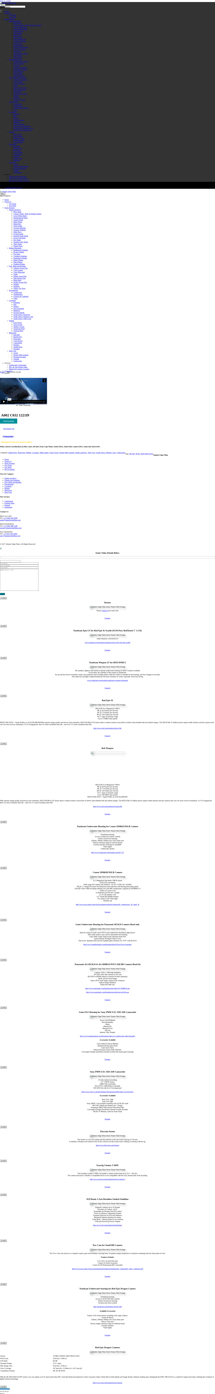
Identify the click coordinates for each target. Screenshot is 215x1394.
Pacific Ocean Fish (20, 94)
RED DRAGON (147, 454)
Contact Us (8, 371)
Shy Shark (17, 51)
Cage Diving (18, 152)
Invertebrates (13, 102)
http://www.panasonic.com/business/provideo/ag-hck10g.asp (107, 992)
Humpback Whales (20, 70)
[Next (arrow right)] (3, 1393)
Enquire (107, 618)
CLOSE (3, 598)
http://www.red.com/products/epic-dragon (107, 1383)
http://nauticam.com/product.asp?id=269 (107, 1307)
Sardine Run (17, 158)
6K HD (132, 454)
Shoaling (16, 160)
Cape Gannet (18, 82)
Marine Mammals (15, 59)
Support (7, 505)
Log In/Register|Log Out (13, 188)
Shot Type (12, 162)
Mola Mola (17, 92)
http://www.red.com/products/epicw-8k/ (108, 728)
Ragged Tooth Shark (20, 47)
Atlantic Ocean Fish (20, 80)
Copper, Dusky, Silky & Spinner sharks (27, 25)
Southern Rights (19, 76)
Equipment (8, 507)
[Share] (5, 1391)
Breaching (17, 150)
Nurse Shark (17, 37)
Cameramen (8, 501)
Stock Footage (9, 19)
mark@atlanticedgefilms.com (10, 520)
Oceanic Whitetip (19, 41)
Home (6, 11)
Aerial (15, 164)
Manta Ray (17, 35)
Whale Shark (18, 57)
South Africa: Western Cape (23, 128)
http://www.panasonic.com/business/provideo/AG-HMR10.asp (107, 988)
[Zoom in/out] (1, 1391)
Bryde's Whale (18, 64)
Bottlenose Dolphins (20, 62)
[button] (5, 7)
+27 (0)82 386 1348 (10, 526)
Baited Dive (17, 148)
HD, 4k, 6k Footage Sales (18, 178)
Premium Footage (19, 168)
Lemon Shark (18, 31)
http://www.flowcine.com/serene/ (107, 1145)
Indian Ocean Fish (19, 88)
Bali (14, 116)
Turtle (15, 86)
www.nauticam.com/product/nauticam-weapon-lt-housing (107, 680)
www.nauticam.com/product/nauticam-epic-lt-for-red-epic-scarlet (107, 643)
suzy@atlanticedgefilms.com (10, 536)
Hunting (16, 156)
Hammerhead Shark (20, 29)
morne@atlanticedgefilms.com (11, 528)
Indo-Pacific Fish (19, 90)
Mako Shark (17, 33)
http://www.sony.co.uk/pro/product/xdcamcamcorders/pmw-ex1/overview (108, 1092)
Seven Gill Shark (19, 49)
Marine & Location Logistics (19, 180)
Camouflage (17, 154)
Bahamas (16, 114)
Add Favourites (8, 421)
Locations (12, 112)
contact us (105, 611)
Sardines (16, 98)
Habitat (11, 132)
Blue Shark (17, 23)
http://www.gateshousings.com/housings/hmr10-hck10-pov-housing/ (107, 944)
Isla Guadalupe (18, 120)
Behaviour (12, 144)
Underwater (17, 172)
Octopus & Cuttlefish (20, 108)
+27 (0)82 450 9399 (10, 518)
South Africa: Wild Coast (22, 130)
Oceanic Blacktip (19, 39)
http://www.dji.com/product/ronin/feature (107, 1225)
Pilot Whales (17, 74)
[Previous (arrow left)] (1, 1393)
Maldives (16, 122)
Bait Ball (16, 146)
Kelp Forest (17, 134)
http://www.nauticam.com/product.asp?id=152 (107, 852)
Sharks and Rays (15, 21)
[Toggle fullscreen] (3, 1391)
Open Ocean (17, 136)
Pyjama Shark (18, 45)
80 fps (138, 454)
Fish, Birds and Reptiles (17, 78)
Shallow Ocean (18, 138)
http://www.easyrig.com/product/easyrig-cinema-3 (107, 1179)
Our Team (12, 15)
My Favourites (9, 469)
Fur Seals (16, 66)
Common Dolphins (20, 68)
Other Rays (17, 43)
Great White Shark (20, 27)
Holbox (16, 118)
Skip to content (5, 1)
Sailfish (16, 96)
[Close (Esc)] (8, 1391)
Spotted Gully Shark (20, 53)
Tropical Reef (18, 142)
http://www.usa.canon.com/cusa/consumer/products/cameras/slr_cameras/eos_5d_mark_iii (107, 904)
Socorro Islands (18, 124)
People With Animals (20, 166)
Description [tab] (8, 436)
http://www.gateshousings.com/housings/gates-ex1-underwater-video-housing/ (107, 1036)
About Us (7, 13)
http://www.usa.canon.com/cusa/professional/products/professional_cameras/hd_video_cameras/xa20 (107, 1269)
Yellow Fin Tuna (19, 100)
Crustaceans (17, 104)
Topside (16, 170)
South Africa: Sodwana (21, 126)
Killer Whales (18, 72)
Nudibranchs (18, 106)
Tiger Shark (17, 55)
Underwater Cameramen (17, 176)
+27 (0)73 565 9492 (10, 534)
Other (15, 110)
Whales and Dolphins (12, 480)
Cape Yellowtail (19, 84)
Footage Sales (9, 503)
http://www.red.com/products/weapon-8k (107, 806)
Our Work (12, 17)
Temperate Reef (19, 140)
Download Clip (8, 429)
